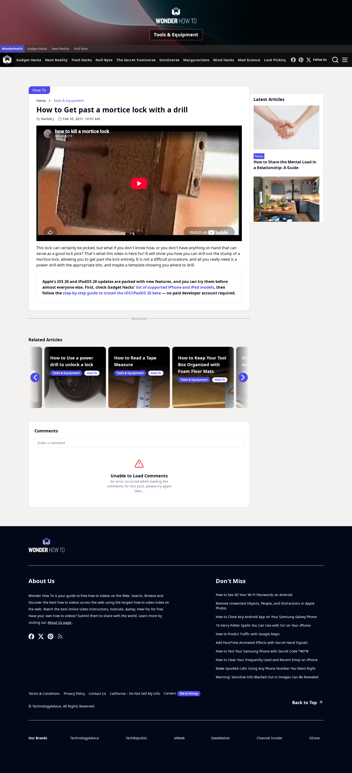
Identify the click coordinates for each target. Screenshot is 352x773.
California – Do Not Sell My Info (135, 693)
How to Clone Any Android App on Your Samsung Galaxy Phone (266, 616)
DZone (314, 738)
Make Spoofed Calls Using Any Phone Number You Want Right (265, 668)
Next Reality (60, 49)
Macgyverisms (196, 59)
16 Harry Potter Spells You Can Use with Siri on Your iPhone (263, 625)
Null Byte (81, 49)
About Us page (60, 622)
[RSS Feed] (60, 636)
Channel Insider (270, 738)
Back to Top (304, 702)
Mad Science (249, 59)
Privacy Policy (74, 693)
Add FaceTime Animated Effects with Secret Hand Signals (262, 642)
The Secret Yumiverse (136, 59)
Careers (181, 693)
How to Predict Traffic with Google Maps (248, 634)
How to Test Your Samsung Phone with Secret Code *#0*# (262, 651)
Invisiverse (169, 59)
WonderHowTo (12, 49)
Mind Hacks (223, 59)
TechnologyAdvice (84, 738)
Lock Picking (275, 59)
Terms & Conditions (44, 693)
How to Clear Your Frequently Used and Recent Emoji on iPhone (267, 659)
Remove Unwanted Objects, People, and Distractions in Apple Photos (265, 605)
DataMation (220, 738)
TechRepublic (136, 738)
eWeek (179, 738)
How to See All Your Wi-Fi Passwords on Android (254, 594)
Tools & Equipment (176, 34)
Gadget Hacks (37, 49)
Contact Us (97, 693)
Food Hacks (82, 59)
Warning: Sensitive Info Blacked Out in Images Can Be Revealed (267, 677)
